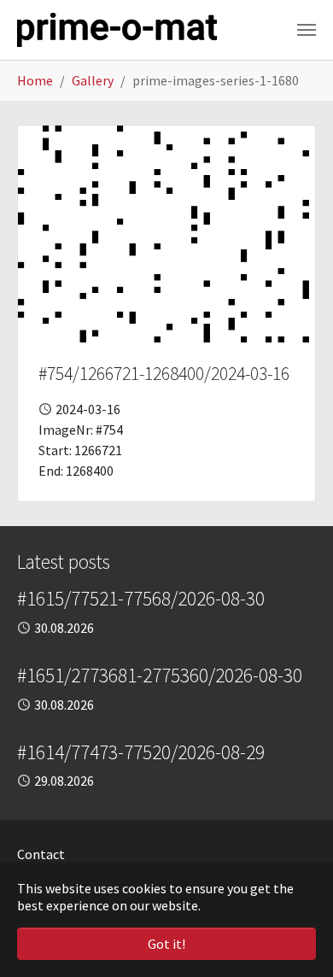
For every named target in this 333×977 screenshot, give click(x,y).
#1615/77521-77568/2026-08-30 (141, 598)
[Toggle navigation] (306, 29)
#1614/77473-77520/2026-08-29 (141, 752)
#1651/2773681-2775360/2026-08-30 (159, 675)
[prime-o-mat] (117, 30)
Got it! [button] (166, 943)
